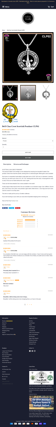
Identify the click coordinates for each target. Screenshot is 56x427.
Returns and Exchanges (21, 164)
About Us (4, 323)
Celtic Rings (32, 328)
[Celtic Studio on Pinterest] (32, 351)
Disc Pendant (5, 352)
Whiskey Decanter (33, 340)
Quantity (4, 144)
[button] (5, 129)
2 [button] (27, 304)
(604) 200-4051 (5, 381)
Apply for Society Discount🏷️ (8, 334)
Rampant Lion (32, 344)
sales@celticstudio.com (7, 383)
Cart (52, 7)
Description (7, 164)
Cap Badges (32, 323)
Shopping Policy (6, 330)
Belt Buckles (32, 336)
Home (3, 30)
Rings (30, 324)
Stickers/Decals (32, 342)
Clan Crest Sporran (33, 334)
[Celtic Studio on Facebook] (30, 351)
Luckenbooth (32, 330)
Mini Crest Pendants (7, 354)
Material (4, 138)
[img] (6, 235)
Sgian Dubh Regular (33, 338)
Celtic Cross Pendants (34, 332)
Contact (4, 324)
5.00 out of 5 (32, 215)
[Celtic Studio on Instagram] (34, 351)
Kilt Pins (31, 321)
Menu (7, 7)
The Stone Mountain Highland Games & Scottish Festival (41, 411)
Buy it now (28, 157)
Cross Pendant (5, 356)
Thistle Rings (32, 326)
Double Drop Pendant (7, 358)
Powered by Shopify (35, 421)
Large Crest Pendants (7, 351)
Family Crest (14, 200)
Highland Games (33, 394)
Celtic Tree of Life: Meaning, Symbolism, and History (40, 386)
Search (3, 332)
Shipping (4, 134)
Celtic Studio (27, 421)
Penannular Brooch (6, 362)
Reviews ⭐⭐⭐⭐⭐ (7, 321)
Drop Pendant (5, 360)
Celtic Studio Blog (33, 369)
